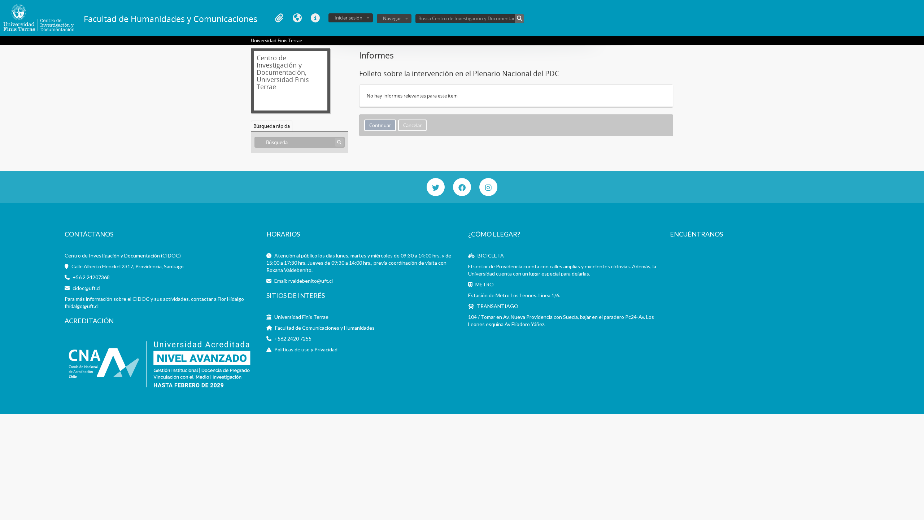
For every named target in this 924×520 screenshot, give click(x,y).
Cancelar (412, 125)
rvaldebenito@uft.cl (310, 281)
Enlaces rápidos (315, 18)
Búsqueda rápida (271, 126)
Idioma (297, 18)
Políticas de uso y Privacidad (305, 349)
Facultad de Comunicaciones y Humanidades (325, 328)
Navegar (392, 18)
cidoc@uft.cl (86, 288)
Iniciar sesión (348, 17)
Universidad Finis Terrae (301, 317)
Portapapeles (279, 18)
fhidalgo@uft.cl (82, 306)
